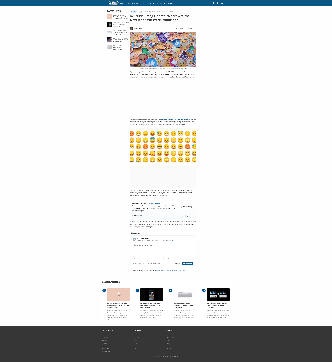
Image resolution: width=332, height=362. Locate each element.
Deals (128, 3)
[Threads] (188, 216)
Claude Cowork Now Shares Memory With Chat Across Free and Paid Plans (118, 305)
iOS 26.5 (159, 3)
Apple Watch (170, 338)
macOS (169, 346)
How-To (143, 3)
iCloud (169, 349)
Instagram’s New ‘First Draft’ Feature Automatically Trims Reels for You (150, 305)
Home (134, 11)
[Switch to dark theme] (217, 3)
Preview (177, 264)
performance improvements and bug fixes (175, 119)
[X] (184, 216)
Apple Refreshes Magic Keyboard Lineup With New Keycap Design (183, 305)
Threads (104, 343)
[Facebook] (192, 216)
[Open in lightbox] (163, 163)
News (122, 3)
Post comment (187, 264)
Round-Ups (135, 3)
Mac (136, 340)
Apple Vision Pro (172, 335)
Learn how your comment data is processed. (170, 270)
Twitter (104, 335)
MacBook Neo (168, 3)
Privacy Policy (106, 351)
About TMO (105, 349)
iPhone (136, 343)
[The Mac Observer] (113, 3)
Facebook (105, 338)
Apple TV (151, 3)
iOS (168, 343)
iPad (136, 346)
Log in (171, 240)
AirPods (137, 349)
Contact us (105, 346)
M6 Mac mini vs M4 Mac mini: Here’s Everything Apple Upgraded (217, 305)
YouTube (104, 340)
